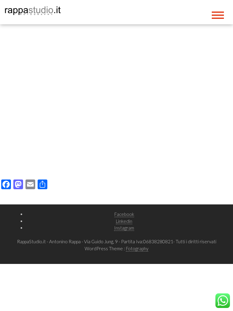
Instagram (124, 228)
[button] (9, 99)
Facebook (124, 214)
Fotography (137, 248)
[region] (116, 99)
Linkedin (124, 221)
